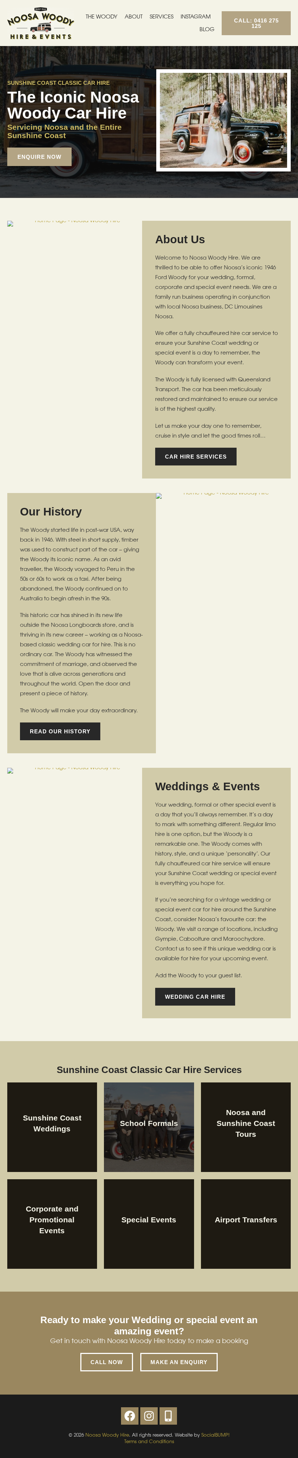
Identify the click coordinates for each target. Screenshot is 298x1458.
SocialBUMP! (215, 1435)
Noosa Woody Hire (107, 1435)
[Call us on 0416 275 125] (168, 1416)
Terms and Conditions (149, 1441)
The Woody (101, 17)
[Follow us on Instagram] (149, 1416)
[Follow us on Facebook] (129, 1416)
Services (161, 17)
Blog (207, 29)
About (133, 17)
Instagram (196, 17)
